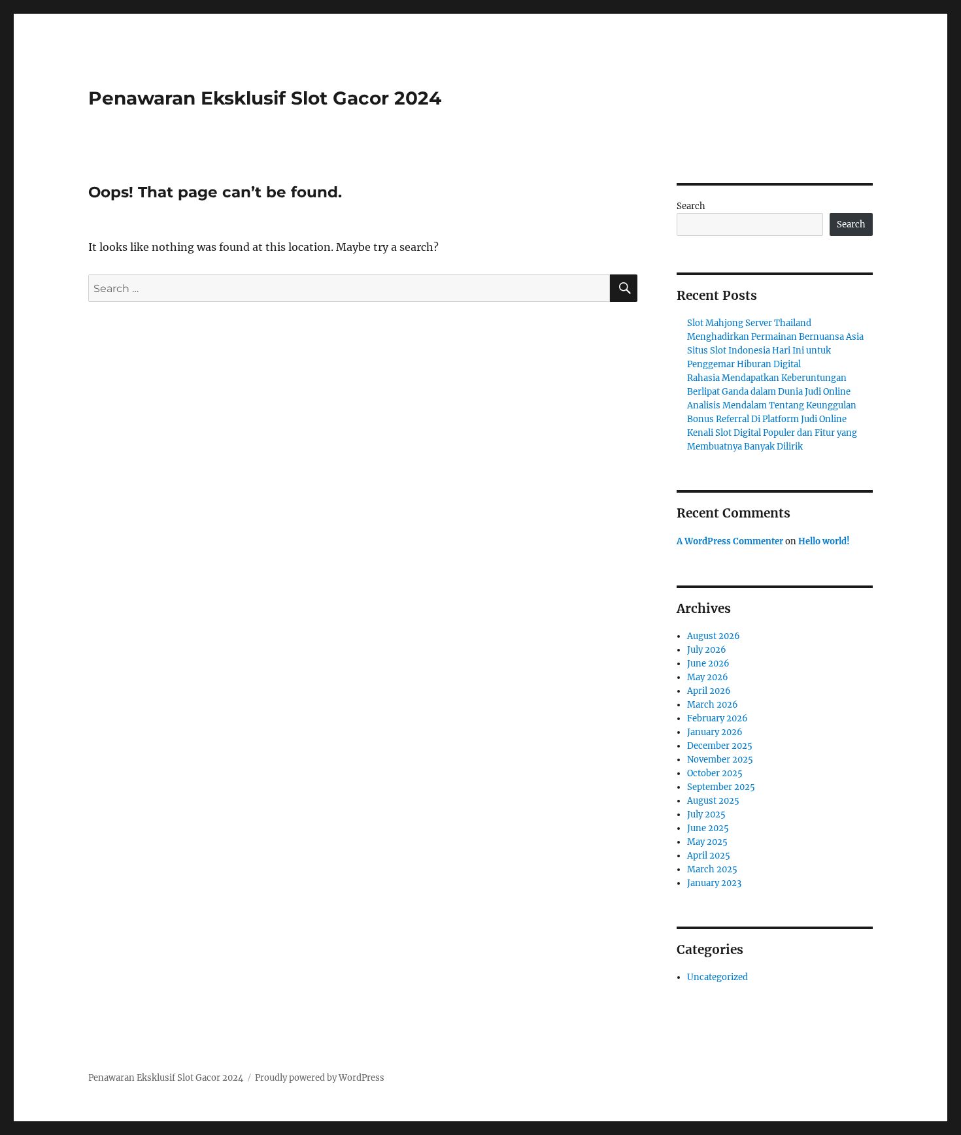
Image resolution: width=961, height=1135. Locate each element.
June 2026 (708, 663)
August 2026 (713, 636)
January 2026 (715, 732)
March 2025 (712, 869)
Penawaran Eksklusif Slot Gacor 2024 (264, 98)
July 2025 (706, 814)
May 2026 (707, 677)
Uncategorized (717, 977)
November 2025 (720, 759)
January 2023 (714, 883)
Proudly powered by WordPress (319, 1077)
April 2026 (709, 691)
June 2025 (708, 828)
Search (691, 206)
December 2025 (719, 745)
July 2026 (706, 649)
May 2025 (707, 841)
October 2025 (715, 773)
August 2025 (713, 800)
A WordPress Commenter (730, 541)
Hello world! (824, 541)
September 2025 (721, 787)
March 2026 (712, 704)
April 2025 (708, 855)
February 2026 (717, 718)
